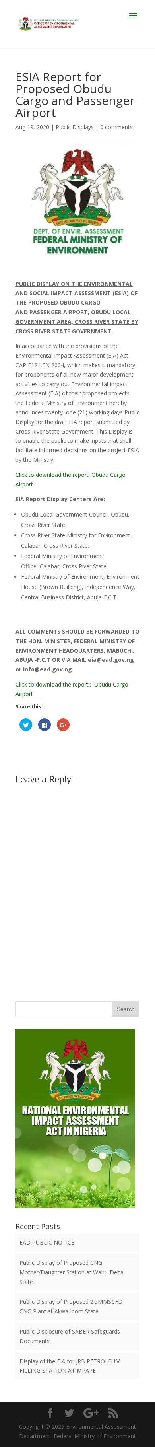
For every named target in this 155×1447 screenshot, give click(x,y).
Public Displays (75, 127)
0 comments (116, 127)
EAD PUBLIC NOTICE (46, 1242)
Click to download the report (52, 474)
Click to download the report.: (54, 684)
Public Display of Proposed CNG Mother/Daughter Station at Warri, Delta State (71, 1272)
